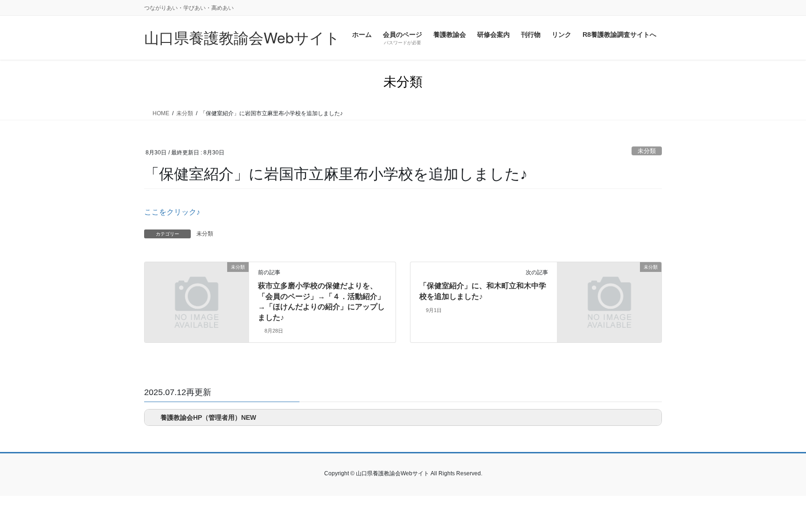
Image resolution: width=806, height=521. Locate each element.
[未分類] (197, 294)
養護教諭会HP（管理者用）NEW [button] (208, 417)
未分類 (647, 150)
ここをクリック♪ (172, 212)
